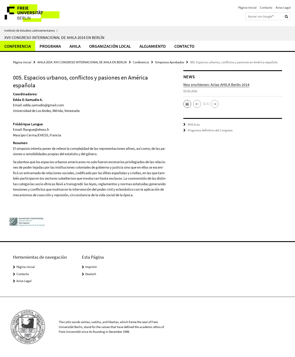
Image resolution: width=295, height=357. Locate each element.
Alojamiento (153, 46)
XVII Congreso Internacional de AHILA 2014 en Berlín (54, 37)
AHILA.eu (194, 124)
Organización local (110, 46)
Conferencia (17, 46)
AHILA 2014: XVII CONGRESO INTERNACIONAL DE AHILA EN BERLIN (82, 62)
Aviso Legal (283, 7)
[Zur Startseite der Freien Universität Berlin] (36, 13)
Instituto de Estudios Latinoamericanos (31, 30)
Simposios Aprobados (169, 62)
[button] (187, 104)
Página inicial (247, 7)
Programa (50, 46)
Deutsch (90, 274)
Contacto (266, 7)
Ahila (75, 46)
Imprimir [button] (91, 267)
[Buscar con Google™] (286, 16)
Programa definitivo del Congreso (210, 130)
